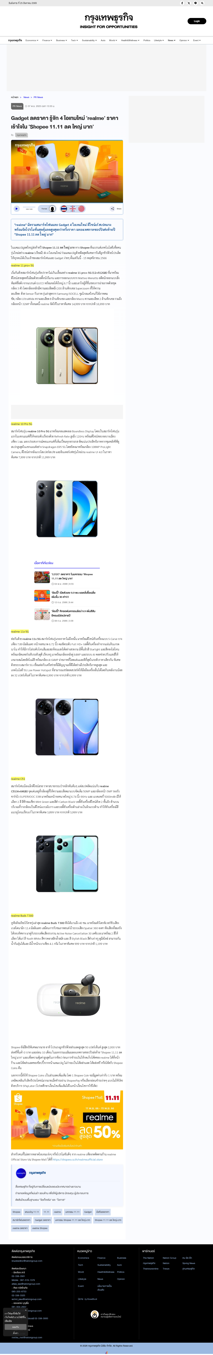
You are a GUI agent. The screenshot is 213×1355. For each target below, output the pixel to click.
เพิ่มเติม (8, 1320)
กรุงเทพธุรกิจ (149, 1263)
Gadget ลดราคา (43, 1220)
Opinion (183, 40)
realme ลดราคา (20, 1228)
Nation (166, 1263)
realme (57, 1212)
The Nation (148, 1258)
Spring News (188, 1263)
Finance (46, 40)
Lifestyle (158, 40)
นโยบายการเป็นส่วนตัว (104, 1288)
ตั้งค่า (15, 1333)
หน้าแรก (14, 97)
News (170, 40)
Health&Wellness (129, 40)
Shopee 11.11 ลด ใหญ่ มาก (108, 1220)
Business (60, 40)
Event (195, 40)
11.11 (46, 1212)
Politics (146, 40)
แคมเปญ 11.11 (32, 1212)
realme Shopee (39, 1228)
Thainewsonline (150, 1269)
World (112, 40)
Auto (103, 40)
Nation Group (169, 1258)
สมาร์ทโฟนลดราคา (21, 1220)
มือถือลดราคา (102, 1212)
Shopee (16, 1212)
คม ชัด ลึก (187, 1258)
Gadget (88, 1212)
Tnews (166, 1269)
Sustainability (88, 40)
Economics (31, 40)
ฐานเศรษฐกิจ (188, 1269)
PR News (38, 97)
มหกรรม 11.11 (72, 1212)
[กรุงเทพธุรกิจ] (15, 40)
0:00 (27, 209)
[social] (182, 3)
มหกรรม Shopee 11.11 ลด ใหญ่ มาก (72, 1220)
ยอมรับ (15, 1326)
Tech (73, 40)
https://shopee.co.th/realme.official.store (78, 1159)
